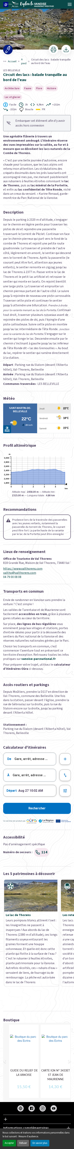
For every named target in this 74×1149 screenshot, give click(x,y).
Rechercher (37, 808)
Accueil (12, 61)
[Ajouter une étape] (65, 759)
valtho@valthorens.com (19, 573)
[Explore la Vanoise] (29, 4)
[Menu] (69, 4)
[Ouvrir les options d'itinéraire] (65, 790)
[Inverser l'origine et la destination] (65, 775)
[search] (35, 759)
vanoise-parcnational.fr (38, 659)
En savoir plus (40, 1143)
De (9, 759)
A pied (23, 61)
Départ (12, 791)
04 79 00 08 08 (12, 577)
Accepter (9, 1143)
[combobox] (29, 759)
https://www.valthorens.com (22, 569)
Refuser (23, 1143)
